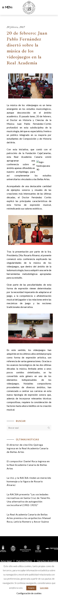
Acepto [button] (31, 588)
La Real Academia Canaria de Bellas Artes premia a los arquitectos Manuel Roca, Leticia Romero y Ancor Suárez (29, 518)
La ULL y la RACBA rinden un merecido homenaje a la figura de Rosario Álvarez (29, 481)
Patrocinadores (24, 560)
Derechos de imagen (47, 560)
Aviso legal (6, 560)
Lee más (44, 587)
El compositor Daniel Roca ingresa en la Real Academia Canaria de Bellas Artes (28, 465)
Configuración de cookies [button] (29, 593)
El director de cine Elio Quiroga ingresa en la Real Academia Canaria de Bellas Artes (27, 448)
